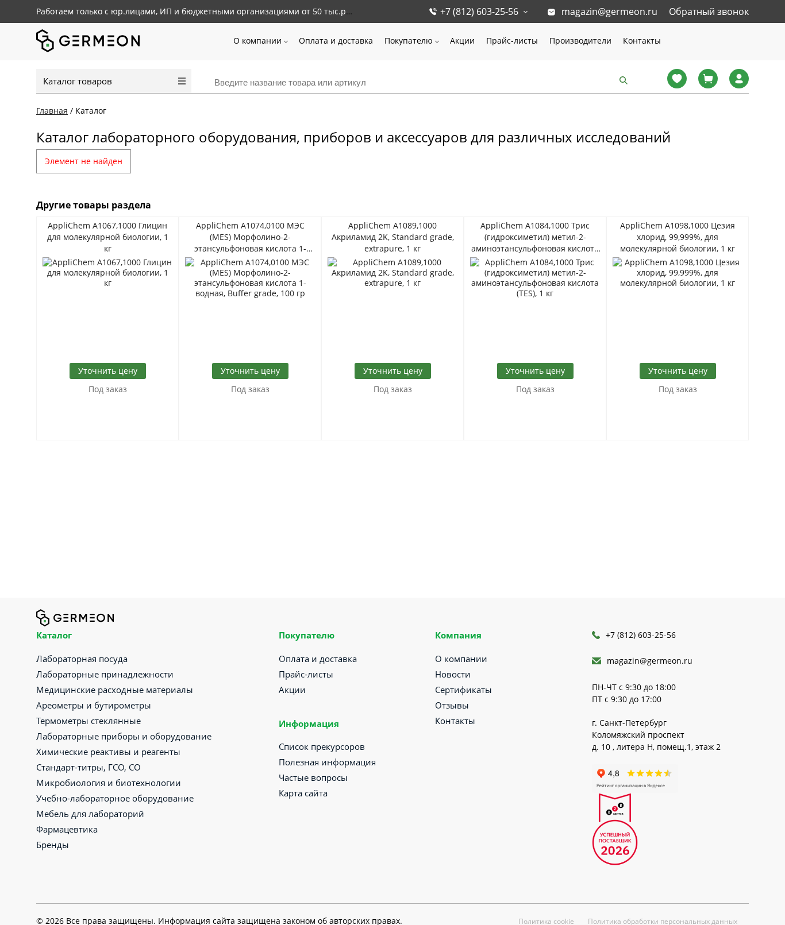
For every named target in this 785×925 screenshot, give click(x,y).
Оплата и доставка (336, 40)
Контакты (642, 40)
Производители (580, 40)
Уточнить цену (107, 370)
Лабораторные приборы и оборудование (123, 736)
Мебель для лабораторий (90, 813)
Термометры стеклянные (88, 720)
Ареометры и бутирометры (93, 705)
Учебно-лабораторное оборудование (115, 798)
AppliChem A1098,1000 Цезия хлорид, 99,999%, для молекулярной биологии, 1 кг (677, 237)
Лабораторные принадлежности (105, 674)
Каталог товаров (77, 81)
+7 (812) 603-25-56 (479, 11)
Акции (462, 40)
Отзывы (452, 705)
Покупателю (408, 40)
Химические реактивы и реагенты (108, 751)
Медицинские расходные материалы (114, 689)
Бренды (52, 844)
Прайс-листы (512, 40)
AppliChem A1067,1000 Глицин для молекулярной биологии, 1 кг (107, 237)
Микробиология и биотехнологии (108, 782)
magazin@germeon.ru (609, 11)
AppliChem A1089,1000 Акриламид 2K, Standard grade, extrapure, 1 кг (393, 237)
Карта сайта (303, 793)
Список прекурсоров (322, 746)
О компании (257, 40)
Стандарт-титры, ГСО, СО (88, 767)
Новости (453, 674)
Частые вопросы (313, 777)
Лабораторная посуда (82, 658)
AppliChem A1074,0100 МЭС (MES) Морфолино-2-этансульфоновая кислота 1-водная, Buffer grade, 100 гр (250, 237)
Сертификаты (463, 689)
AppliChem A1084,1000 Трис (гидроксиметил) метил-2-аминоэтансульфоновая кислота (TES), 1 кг (535, 237)
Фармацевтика (67, 829)
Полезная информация (327, 762)
